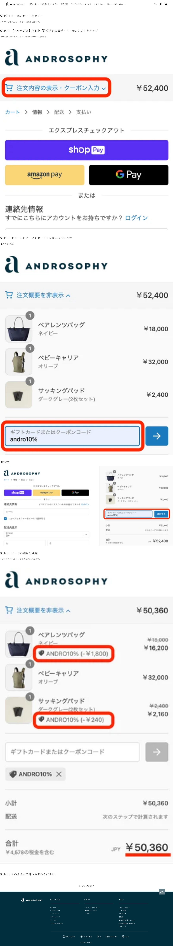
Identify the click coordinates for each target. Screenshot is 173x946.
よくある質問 (122, 910)
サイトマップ (122, 926)
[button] (33, 4)
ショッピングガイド (124, 907)
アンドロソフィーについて (91, 907)
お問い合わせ (122, 914)
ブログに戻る (88, 886)
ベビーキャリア (54, 907)
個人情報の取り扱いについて (127, 920)
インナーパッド (54, 914)
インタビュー (88, 914)
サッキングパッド (55, 910)
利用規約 (121, 917)
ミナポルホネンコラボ (56, 923)
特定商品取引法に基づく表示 (127, 923)
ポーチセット (54, 920)
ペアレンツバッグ (55, 917)
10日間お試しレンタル (90, 910)
